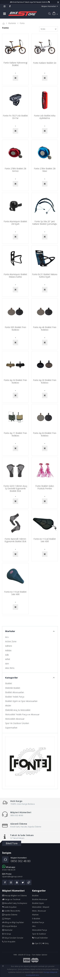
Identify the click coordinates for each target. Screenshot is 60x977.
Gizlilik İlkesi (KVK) (12, 910)
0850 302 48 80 (20, 861)
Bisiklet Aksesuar (39, 899)
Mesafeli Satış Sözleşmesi (15, 903)
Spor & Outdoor (39, 933)
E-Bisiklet (36, 918)
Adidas (8, 650)
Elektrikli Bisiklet (12, 688)
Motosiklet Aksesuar (14, 718)
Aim (7, 663)
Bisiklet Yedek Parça (14, 696)
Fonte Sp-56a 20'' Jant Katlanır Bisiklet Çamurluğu (44, 222)
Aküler (8, 705)
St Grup (7, 933)
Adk (7, 654)
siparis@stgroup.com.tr (12, 876)
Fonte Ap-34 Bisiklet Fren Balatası (15, 381)
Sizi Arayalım (9, 941)
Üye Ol (37, 943)
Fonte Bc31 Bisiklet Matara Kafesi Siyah (44, 275)
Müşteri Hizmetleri (49, 6)
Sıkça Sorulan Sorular (13, 937)
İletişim (7, 918)
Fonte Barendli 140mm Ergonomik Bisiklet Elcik (15, 540)
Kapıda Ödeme (10, 914)
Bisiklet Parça (38, 922)
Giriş (46, 943)
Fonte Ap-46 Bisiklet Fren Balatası (44, 328)
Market (35, 914)
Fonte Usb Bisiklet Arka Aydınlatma (44, 116)
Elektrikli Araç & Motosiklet (17, 710)
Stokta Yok (15, 78)
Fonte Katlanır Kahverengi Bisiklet (15, 64)
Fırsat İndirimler (41, 937)
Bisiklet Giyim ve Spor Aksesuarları (21, 701)
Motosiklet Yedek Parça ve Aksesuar (22, 714)
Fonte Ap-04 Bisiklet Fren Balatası (44, 434)
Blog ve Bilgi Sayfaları (14, 922)
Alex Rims (9, 668)
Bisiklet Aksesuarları (14, 692)
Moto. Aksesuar (39, 910)
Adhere (8, 645)
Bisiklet (8, 683)
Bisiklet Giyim (38, 903)
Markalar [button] (10, 631)
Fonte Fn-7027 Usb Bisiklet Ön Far (15, 116)
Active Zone (10, 641)
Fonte (22, 23)
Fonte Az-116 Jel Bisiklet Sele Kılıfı (15, 593)
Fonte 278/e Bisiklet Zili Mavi (44, 169)
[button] (49, 13)
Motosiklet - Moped (40, 907)
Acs (7, 637)
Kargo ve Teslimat (12, 899)
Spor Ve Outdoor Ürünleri (17, 723)
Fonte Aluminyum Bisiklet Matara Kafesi (15, 275)
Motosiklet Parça (39, 930)
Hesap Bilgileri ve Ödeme (15, 895)
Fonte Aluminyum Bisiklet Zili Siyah (15, 222)
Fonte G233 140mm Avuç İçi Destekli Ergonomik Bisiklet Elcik (15, 488)
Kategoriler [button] (11, 677)
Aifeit (7, 659)
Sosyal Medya (10, 926)
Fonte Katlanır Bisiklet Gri (44, 62)
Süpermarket (11, 727)
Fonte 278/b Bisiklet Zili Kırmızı (15, 169)
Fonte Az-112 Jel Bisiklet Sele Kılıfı (44, 540)
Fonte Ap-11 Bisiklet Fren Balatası (15, 434)
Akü (34, 926)
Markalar (12, 23)
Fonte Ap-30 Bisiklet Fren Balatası (44, 381)
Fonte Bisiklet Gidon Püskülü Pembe (44, 487)
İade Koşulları (10, 907)
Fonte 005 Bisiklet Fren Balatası (15, 328)
